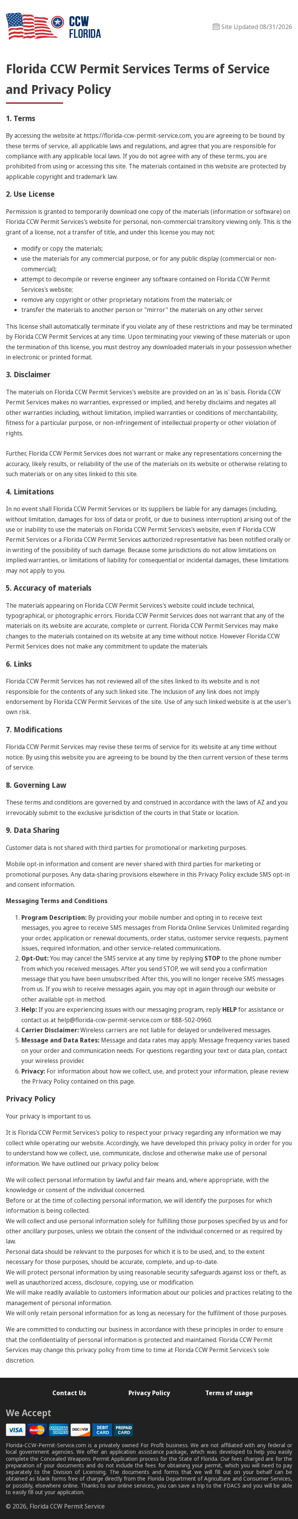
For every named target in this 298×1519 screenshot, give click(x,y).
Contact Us (69, 1393)
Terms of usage (229, 1393)
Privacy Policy (149, 1393)
